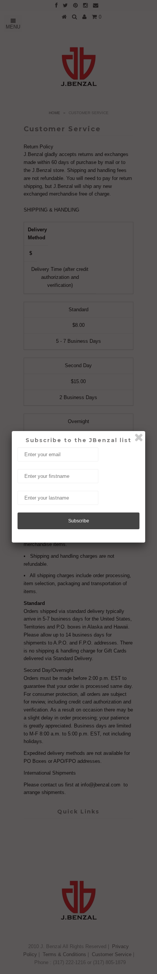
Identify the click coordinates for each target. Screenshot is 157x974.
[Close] (138, 437)
